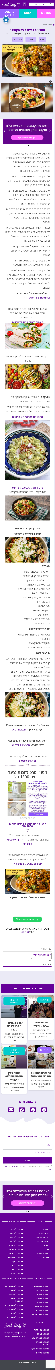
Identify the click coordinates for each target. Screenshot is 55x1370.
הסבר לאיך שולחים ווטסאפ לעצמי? (14, 1076)
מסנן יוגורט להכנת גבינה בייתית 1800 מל (27, 825)
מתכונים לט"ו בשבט (41, 1306)
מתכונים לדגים (17, 1265)
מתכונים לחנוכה (42, 1298)
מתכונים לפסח (43, 1294)
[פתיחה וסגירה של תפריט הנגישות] (6, 19)
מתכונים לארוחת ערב (40, 1338)
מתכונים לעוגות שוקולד (14, 1286)
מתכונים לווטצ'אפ (20, 745)
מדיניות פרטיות (13, 1333)
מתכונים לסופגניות (15, 1294)
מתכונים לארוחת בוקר (40, 1348)
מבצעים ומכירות (42, 1237)
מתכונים (45, 1229)
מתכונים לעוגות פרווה (14, 1317)
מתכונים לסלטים (27, 760)
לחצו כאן (25, 932)
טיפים (46, 1245)
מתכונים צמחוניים (16, 1253)
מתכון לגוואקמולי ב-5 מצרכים (27, 417)
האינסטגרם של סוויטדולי (37, 297)
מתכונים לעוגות (17, 1290)
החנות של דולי (43, 1241)
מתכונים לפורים (42, 1310)
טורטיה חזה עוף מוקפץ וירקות (27, 322)
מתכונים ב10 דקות (41, 1330)
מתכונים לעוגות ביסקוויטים (17, 1299)
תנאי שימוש (22, 1333)
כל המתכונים (44, 1233)
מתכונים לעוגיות (17, 1313)
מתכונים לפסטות (16, 1233)
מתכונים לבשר (17, 1269)
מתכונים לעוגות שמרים (14, 1305)
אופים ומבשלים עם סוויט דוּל (27, 863)
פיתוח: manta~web (27, 1362)
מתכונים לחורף (17, 1273)
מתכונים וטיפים (43, 1253)
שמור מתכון (17, 39)
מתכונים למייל (19, 729)
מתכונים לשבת (43, 1334)
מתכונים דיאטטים (16, 1245)
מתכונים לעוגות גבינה (14, 1309)
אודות (46, 1249)
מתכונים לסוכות (42, 1302)
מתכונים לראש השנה (40, 1286)
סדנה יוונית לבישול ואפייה (41, 1024)
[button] (42, 39)
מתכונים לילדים (42, 1352)
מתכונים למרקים (16, 1237)
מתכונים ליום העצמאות (39, 1314)
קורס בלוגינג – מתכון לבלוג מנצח (14, 1026)
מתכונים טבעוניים (16, 1249)
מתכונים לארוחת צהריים (42, 1343)
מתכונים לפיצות (17, 1229)
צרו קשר (45, 1257)
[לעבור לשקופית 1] (28, 145)
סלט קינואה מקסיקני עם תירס (27, 487)
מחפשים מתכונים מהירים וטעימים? (41, 1074)
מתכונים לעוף (17, 1261)
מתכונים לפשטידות (15, 1257)
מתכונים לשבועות (42, 1290)
